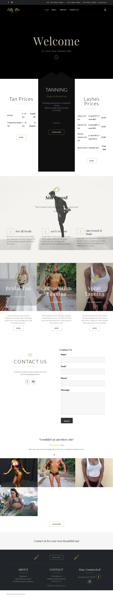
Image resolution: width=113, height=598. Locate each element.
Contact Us (74, 10)
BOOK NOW (102, 2)
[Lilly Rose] (13, 10)
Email (64, 366)
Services (63, 10)
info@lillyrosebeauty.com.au (56, 586)
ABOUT (54, 10)
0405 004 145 (56, 581)
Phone (64, 378)
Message (65, 390)
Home (47, 10)
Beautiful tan (70, 541)
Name (64, 354)
